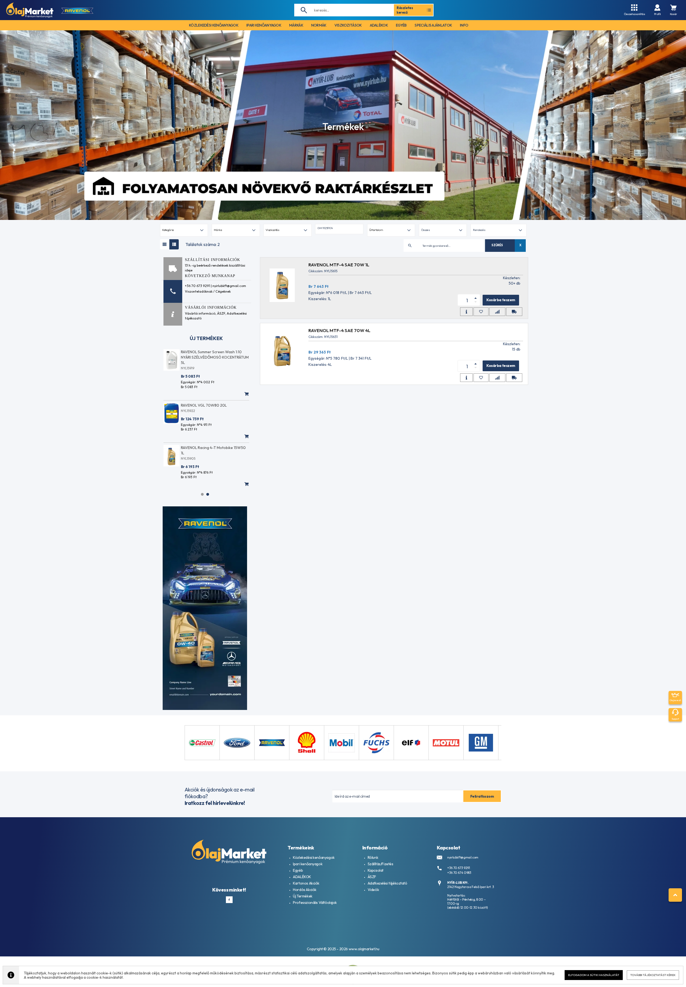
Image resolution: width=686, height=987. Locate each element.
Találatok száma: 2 (202, 244)
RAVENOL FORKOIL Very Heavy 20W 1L (213, 351)
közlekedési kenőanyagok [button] (213, 25)
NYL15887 (187, 442)
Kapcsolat (375, 870)
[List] (174, 244)
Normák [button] (318, 25)
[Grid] (164, 244)
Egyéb (298, 870)
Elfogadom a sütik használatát (593, 975)
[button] (339, 229)
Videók (373, 889)
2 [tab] (207, 494)
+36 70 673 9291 (458, 868)
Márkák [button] (296, 25)
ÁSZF (221, 313)
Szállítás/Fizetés (380, 863)
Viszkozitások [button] (348, 25)
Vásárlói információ (200, 313)
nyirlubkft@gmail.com (462, 857)
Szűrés (497, 245)
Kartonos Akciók (306, 883)
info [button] (464, 25)
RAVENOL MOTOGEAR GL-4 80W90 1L (213, 394)
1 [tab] (202, 494)
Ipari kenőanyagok (307, 863)
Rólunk (373, 857)
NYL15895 (188, 400)
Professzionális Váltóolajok (315, 902)
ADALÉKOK (302, 876)
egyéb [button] (401, 25)
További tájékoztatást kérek (653, 975)
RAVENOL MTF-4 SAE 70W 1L (338, 264)
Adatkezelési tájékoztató (387, 883)
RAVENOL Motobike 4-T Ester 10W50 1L (214, 436)
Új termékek (206, 338)
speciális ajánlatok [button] (433, 25)
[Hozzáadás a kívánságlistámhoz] (481, 311)
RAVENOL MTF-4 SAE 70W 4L (339, 330)
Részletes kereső (405, 10)
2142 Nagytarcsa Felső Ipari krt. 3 (470, 887)
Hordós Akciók (304, 889)
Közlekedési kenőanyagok (313, 857)
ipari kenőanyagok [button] (263, 25)
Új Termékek (302, 896)
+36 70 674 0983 (459, 873)
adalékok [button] (379, 25)
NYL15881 (187, 357)
